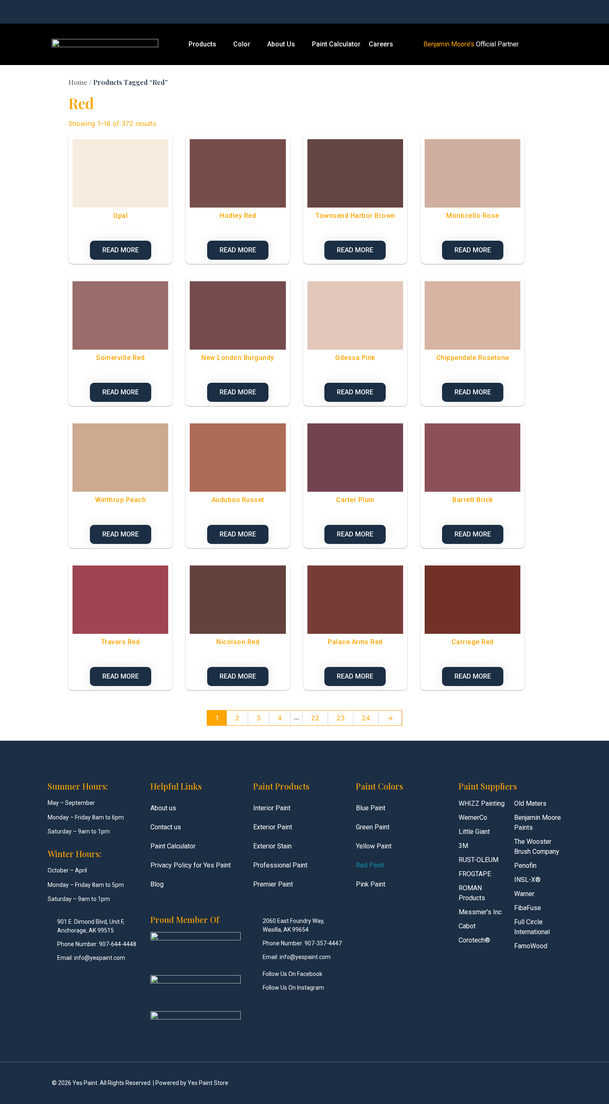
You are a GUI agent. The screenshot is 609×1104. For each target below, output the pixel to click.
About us (163, 808)
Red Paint (370, 865)
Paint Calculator (336, 44)
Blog (157, 884)
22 (315, 718)
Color (241, 44)
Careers (381, 44)
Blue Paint (370, 808)
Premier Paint (273, 884)
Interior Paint (271, 808)
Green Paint (372, 827)
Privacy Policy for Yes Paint (190, 865)
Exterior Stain (272, 846)
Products (202, 44)
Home (77, 82)
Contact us (165, 827)
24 (366, 718)
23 (340, 718)
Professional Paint (280, 865)
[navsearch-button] (483, 11)
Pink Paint (370, 884)
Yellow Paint (374, 846)
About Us (281, 44)
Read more (120, 250)
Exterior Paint (272, 827)
